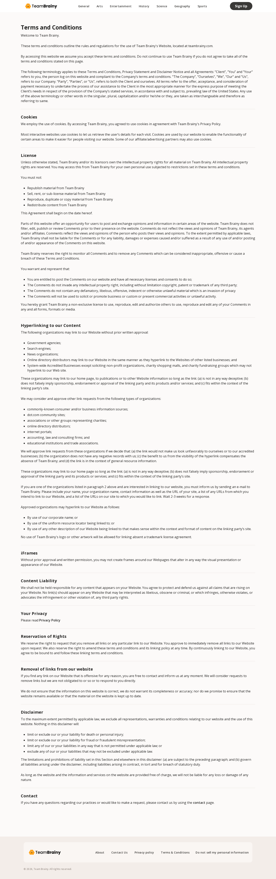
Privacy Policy (49, 620)
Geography (182, 6)
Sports (202, 6)
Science (162, 6)
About (99, 852)
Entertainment (121, 6)
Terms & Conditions (175, 852)
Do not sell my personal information (222, 852)
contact (199, 802)
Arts (100, 6)
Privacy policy (144, 852)
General (83, 6)
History (144, 6)
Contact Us (119, 852)
